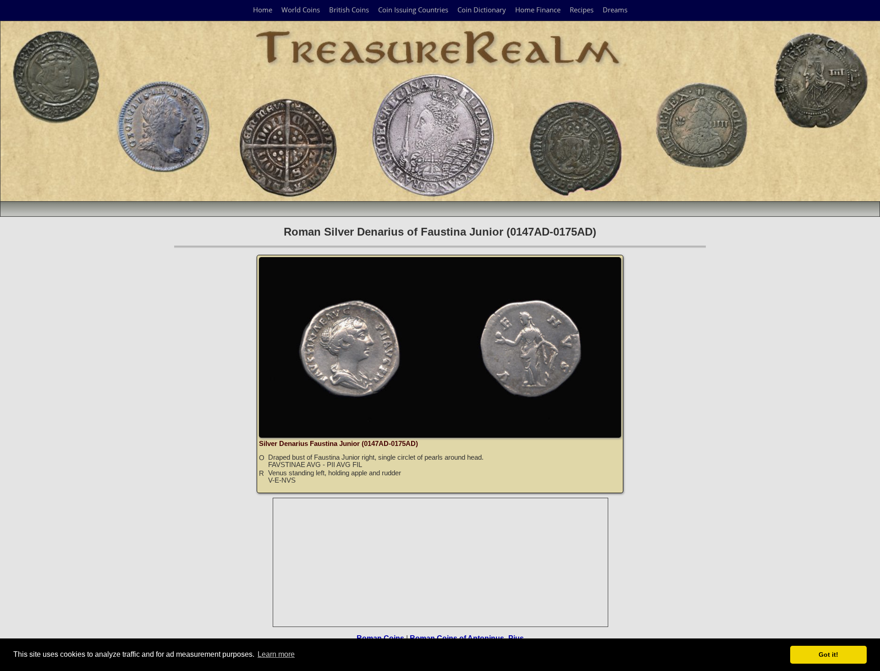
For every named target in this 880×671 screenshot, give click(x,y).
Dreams (615, 9)
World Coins (300, 9)
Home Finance (538, 9)
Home (262, 9)
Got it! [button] (828, 654)
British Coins (349, 9)
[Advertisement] (441, 562)
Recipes (582, 9)
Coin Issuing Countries (413, 9)
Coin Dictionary (481, 9)
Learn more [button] (276, 654)
